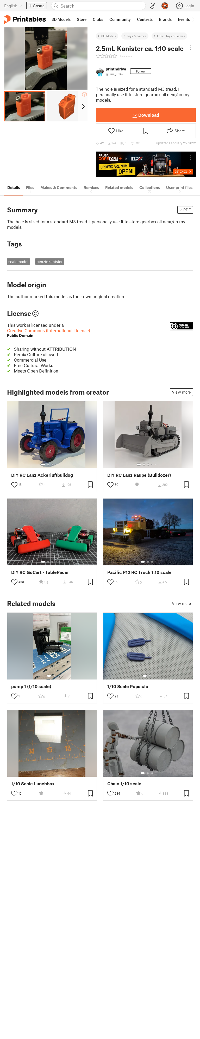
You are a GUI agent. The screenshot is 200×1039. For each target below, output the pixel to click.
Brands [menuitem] (165, 19)
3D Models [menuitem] (61, 19)
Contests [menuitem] (145, 19)
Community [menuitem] (120, 19)
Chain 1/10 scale (124, 783)
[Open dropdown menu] (190, 48)
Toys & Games (136, 36)
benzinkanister (49, 261)
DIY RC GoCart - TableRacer (40, 572)
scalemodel (18, 261)
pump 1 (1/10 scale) (31, 686)
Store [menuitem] (81, 19)
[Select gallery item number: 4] (56, 464)
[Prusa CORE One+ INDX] (146, 164)
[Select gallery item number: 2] (48, 464)
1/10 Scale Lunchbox (32, 783)
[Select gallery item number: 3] (52, 464)
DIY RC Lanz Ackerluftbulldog (42, 475)
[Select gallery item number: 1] (43, 464)
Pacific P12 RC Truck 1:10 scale (139, 572)
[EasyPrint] (153, 5)
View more (181, 392)
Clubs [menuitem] (98, 19)
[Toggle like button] (14, 485)
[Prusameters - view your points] (164, 5)
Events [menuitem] (184, 19)
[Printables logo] (25, 19)
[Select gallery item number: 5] (60, 464)
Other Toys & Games (171, 36)
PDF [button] (187, 209)
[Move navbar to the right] (192, 19)
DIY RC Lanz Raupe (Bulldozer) (139, 475)
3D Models (108, 36)
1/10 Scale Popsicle (127, 686)
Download (148, 114)
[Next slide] (83, 106)
